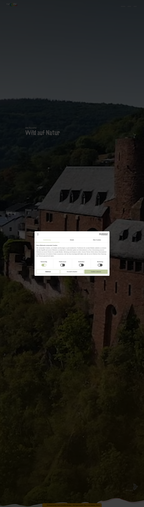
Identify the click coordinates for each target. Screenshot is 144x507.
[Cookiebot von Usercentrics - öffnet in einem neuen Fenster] (100, 234)
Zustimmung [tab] (47, 240)
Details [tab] (72, 240)
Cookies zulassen (96, 271)
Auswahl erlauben (72, 271)
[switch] (62, 265)
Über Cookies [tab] (97, 240)
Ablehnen (48, 271)
